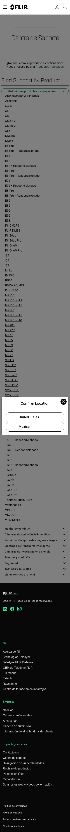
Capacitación (11, 779)
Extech (7, 678)
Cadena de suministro (17, 726)
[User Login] (55, 7)
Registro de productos (17, 768)
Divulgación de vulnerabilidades (23, 763)
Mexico (24, 427)
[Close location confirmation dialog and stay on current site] (63, 402)
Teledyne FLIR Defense (18, 662)
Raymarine (10, 683)
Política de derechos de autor (19, 819)
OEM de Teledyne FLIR (18, 667)
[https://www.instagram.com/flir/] (19, 608)
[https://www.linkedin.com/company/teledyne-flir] (5, 608)
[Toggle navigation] (5, 7)
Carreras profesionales (17, 715)
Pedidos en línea (13, 773)
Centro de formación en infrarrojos (24, 689)
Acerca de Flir (12, 651)
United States (29, 417)
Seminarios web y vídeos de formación (27, 784)
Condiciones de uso (14, 826)
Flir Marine (10, 673)
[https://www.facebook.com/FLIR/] (12, 608)
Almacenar (10, 720)
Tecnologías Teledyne (17, 657)
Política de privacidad (15, 805)
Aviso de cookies (12, 812)
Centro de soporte (14, 757)
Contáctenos (11, 752)
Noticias (8, 710)
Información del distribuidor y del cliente (28, 731)
